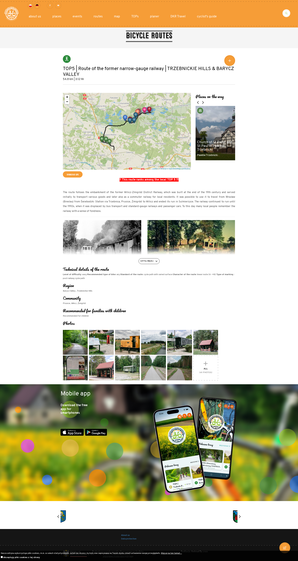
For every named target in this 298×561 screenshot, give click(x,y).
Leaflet (154, 168)
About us (125, 535)
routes (98, 17)
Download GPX (73, 174)
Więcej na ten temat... (171, 553)
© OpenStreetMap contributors (178, 168)
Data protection (128, 539)
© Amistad (163, 168)
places (56, 17)
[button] (109, 142)
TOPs (135, 17)
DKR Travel (178, 17)
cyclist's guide (207, 17)
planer (154, 17)
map (117, 17)
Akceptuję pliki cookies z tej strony (21, 557)
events (77, 17)
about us (35, 17)
